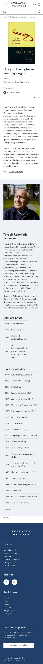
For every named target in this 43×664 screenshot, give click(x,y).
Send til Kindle (9, 566)
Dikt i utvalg (16, 387)
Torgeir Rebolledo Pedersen (16, 82)
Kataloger (7, 614)
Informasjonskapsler (11, 559)
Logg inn (34, 4)
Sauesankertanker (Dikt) (21, 393)
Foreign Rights (9, 610)
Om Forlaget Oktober (11, 550)
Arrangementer (9, 562)
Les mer (6, 509)
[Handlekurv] (39, 4)
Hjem (5, 17)
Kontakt (6, 598)
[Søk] (39, 12)
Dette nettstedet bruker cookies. (15, 660)
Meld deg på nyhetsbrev (19, 645)
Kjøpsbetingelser (10, 553)
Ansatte (6, 601)
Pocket (13, 92)
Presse (6, 604)
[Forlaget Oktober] (6, 582)
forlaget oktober (19, 4)
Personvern (8, 556)
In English (7, 607)
